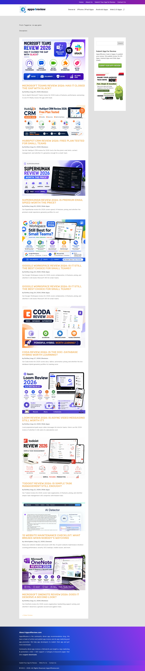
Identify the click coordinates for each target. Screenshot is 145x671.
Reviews (45, 92)
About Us (89, 2)
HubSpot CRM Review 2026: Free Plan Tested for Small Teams (53, 142)
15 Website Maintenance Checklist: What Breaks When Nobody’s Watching (51, 537)
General (71, 9)
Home (81, 2)
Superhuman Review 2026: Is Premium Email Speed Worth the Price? (52, 201)
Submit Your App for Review (105, 2)
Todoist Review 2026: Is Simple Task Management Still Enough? (47, 485)
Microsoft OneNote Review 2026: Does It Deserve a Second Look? (50, 596)
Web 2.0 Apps (116, 9)
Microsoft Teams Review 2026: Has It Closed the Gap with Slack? (53, 87)
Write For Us (43, 663)
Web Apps (46, 206)
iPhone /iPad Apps (85, 9)
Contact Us (121, 2)
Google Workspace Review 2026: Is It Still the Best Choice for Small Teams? (52, 267)
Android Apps (102, 9)
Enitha (26, 92)
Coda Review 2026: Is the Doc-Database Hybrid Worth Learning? (50, 353)
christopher (28, 541)
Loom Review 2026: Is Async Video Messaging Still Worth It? (53, 419)
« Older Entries (27, 615)
